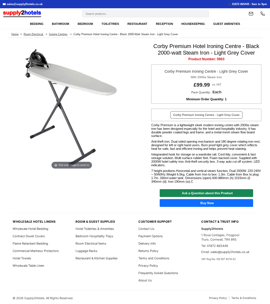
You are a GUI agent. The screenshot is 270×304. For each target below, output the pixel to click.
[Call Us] (262, 13)
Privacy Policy (148, 265)
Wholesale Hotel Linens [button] (34, 221)
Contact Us (146, 228)
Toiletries (110, 23)
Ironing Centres (58, 34)
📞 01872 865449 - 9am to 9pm (247, 4)
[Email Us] (251, 13)
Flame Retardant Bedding (30, 243)
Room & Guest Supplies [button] (95, 221)
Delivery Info (147, 243)
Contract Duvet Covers (29, 236)
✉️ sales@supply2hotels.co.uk (23, 4)
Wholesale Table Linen (28, 265)
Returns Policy (148, 251)
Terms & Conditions (243, 298)
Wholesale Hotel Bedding (30, 228)
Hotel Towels (22, 258)
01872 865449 (217, 246)
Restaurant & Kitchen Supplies (97, 258)
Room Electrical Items (91, 243)
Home (15, 34)
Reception (164, 23)
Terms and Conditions (153, 258)
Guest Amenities (226, 23)
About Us (145, 280)
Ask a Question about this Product (206, 193)
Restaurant (137, 23)
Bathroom (60, 23)
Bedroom (85, 23)
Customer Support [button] (155, 221)
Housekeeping (193, 23)
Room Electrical (34, 34)
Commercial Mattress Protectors (36, 251)
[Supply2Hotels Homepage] (22, 13)
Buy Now (206, 203)
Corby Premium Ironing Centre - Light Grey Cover (206, 115)
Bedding (36, 23)
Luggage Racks (86, 251)
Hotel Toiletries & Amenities (95, 228)
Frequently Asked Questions (158, 273)
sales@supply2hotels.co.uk (230, 252)
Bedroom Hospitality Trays (94, 236)
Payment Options (150, 236)
